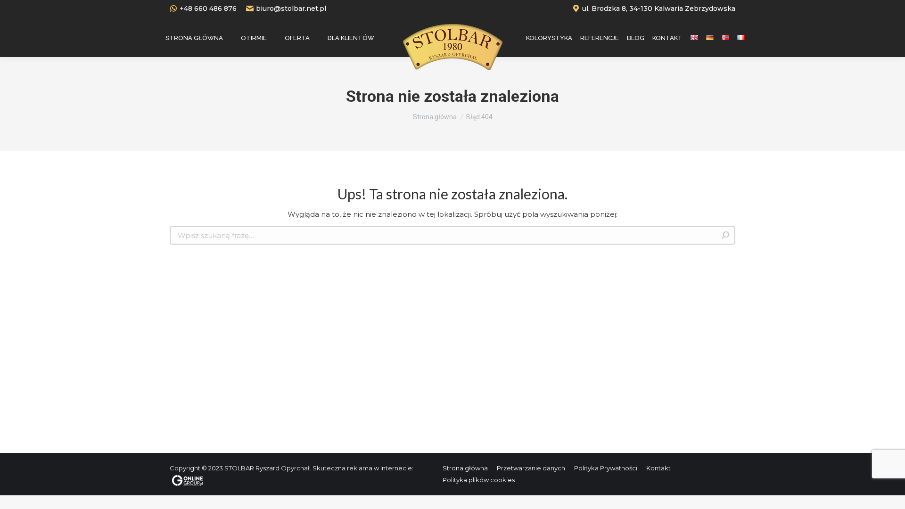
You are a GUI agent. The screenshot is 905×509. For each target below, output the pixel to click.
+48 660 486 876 (208, 8)
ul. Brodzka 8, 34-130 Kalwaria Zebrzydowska (658, 8)
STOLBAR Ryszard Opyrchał (267, 468)
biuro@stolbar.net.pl (291, 8)
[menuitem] (194, 37)
